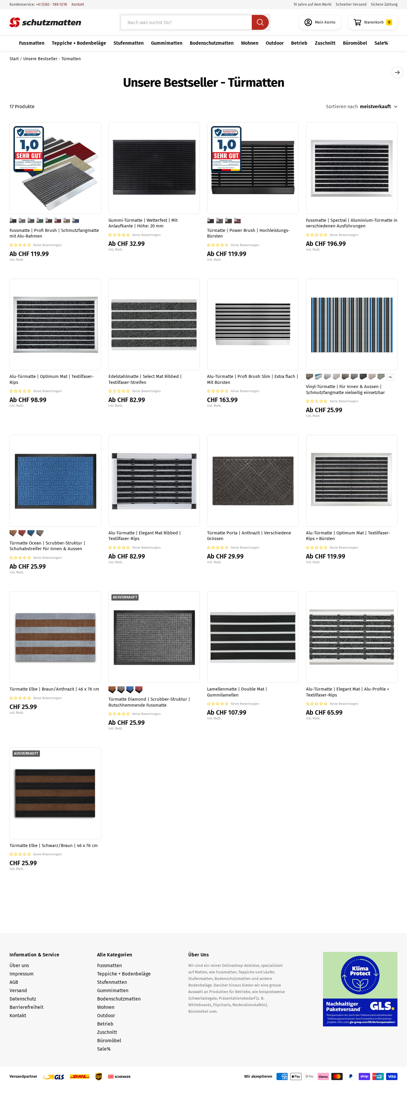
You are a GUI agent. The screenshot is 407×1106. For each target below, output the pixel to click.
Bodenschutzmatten (212, 43)
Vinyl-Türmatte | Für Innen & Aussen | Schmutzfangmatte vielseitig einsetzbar (345, 389)
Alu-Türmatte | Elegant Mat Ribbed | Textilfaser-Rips (144, 536)
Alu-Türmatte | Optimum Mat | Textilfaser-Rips (52, 379)
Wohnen (249, 43)
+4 (390, 377)
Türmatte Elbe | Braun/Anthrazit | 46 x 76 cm (54, 689)
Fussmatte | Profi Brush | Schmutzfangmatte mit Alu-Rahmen (54, 233)
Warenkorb (377, 22)
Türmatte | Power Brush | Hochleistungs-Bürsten (248, 233)
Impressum (22, 974)
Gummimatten (166, 43)
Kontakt (78, 4)
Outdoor (275, 43)
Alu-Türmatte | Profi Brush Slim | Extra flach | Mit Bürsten (252, 379)
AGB (14, 982)
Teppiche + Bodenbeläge (79, 43)
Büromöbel (355, 43)
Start (14, 58)
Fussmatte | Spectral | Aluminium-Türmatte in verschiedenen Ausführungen (351, 223)
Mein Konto (325, 22)
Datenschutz (23, 999)
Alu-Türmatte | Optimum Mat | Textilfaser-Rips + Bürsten (348, 536)
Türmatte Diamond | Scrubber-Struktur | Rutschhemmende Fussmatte (149, 702)
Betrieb (299, 43)
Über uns (19, 965)
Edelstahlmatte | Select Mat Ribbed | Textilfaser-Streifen (145, 379)
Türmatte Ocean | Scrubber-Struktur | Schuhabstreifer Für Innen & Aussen (47, 546)
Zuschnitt (325, 43)
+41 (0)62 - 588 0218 (51, 4)
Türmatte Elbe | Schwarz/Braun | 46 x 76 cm (54, 845)
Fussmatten (31, 43)
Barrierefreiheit (27, 1007)
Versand (18, 990)
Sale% (381, 43)
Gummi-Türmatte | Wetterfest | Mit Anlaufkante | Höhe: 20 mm (143, 223)
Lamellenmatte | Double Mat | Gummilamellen (237, 692)
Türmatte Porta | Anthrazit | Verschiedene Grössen (249, 536)
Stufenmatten (129, 43)
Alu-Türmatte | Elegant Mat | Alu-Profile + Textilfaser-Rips (347, 692)
